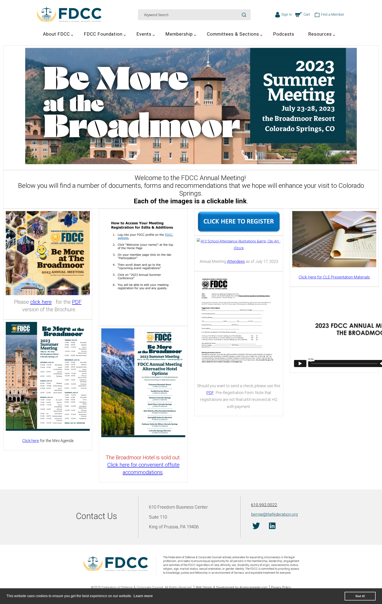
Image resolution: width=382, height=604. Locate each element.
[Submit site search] (244, 15)
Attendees (236, 261)
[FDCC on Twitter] (256, 526)
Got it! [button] (360, 596)
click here (41, 302)
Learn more (143, 596)
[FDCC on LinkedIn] (272, 526)
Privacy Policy (281, 587)
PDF (77, 302)
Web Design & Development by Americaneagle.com (231, 587)
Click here (30, 440)
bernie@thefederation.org (274, 514)
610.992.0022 (264, 504)
